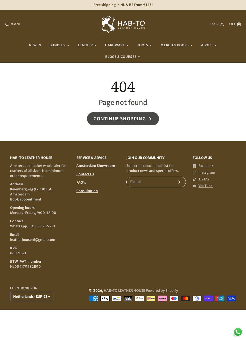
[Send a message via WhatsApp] (238, 332)
